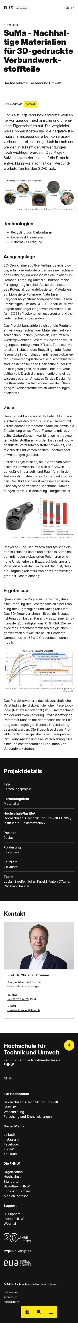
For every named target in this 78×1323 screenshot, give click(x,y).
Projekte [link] (12, 24)
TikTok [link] (9, 1149)
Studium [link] (10, 1107)
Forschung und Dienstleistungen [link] (28, 1116)
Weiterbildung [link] (14, 1112)
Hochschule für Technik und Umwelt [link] (31, 1102)
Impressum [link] (10, 1297)
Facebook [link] (11, 1144)
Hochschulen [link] (13, 1176)
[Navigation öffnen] (51, 1312)
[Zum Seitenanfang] (69, 1045)
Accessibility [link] (11, 1301)
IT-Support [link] (12, 1214)
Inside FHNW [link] (14, 1219)
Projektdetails (13, 103)
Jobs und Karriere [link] (17, 1191)
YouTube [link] (10, 1154)
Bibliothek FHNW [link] (17, 1186)
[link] (16, 7)
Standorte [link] (11, 1181)
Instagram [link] (11, 1139)
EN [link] (72, 7)
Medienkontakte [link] (16, 1196)
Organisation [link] (13, 1172)
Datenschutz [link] (11, 1292)
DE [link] (67, 7)
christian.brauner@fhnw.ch (23, 1010)
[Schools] (27, 1312)
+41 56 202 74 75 (18, 999)
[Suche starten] (39, 1312)
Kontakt (30, 103)
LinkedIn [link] (10, 1135)
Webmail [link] (10, 1223)
